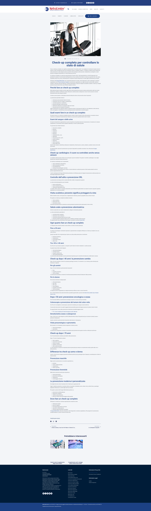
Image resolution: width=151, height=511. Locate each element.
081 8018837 (49, 474)
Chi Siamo (74, 9)
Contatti (102, 9)
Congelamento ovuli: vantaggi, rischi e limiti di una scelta (75, 463)
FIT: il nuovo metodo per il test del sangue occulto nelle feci (65, 311)
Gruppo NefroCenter (60, 80)
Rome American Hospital (64, 82)
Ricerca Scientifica (83, 9)
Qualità (96, 9)
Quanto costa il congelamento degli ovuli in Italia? (57, 463)
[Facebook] (87, 3)
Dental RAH (82, 220)
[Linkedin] (90, 3)
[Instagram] (88, 3)
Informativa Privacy (93, 472)
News (91, 9)
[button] (51, 421)
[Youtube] (92, 3)
